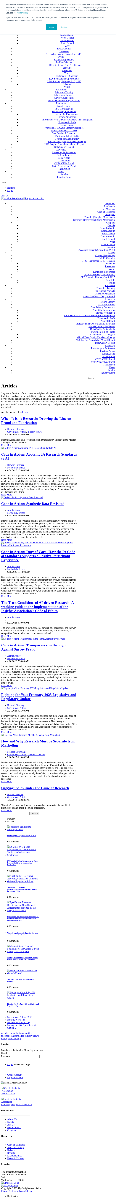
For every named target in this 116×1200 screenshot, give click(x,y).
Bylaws (10, 1150)
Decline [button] (64, 27)
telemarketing (14, 1038)
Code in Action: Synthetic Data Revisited (32, 504)
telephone (5, 1035)
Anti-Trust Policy (15, 1147)
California (16, 1035)
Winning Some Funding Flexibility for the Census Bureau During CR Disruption (22, 958)
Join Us (10, 1124)
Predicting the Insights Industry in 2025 (21, 836)
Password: (6, 1056)
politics (28, 1033)
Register (11, 187)
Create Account (14, 1074)
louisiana (20, 1033)
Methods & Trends (16, 467)
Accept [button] (51, 27)
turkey (4, 1038)
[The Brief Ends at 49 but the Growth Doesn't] (23, 973)
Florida (12, 1033)
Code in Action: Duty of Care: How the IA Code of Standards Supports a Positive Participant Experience (38, 556)
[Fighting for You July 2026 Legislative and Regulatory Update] (23, 998)
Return (25, 412)
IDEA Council (14, 1127)
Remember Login (22, 1064)
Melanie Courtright (16, 751)
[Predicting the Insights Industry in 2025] (23, 829)
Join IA (4, 195)
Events (10, 1122)
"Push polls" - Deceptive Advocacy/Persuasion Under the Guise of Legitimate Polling (22, 889)
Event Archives (14, 1155)
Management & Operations (21, 1025)
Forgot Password (15, 1077)
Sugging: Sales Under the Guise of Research (35, 788)
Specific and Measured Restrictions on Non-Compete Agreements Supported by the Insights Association (23, 918)
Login (10, 190)
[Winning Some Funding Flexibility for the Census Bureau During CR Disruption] (23, 951)
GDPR (12, 1028)
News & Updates (15, 1158)
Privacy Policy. (22, 12)
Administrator (13, 510)
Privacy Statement (9, 1191)
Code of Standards (16, 1144)
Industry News (34, 432)
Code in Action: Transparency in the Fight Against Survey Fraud (34, 647)
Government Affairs (16, 432)
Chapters (11, 1130)
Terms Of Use (25, 1191)
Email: (4, 1053)
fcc (22, 1035)
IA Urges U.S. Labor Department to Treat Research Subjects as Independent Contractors (22, 863)
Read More (6, 445)
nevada (4, 1033)
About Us (12, 1119)
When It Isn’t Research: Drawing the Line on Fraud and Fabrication (36, 421)
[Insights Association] (12, 198)
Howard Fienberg (15, 429)
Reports (11, 1153)
